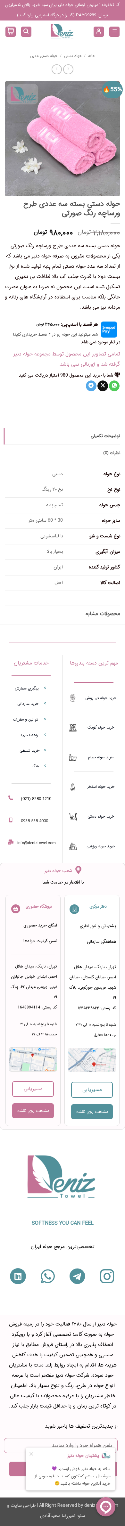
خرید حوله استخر (100, 787)
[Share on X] (102, 385)
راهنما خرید (29, 735)
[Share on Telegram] (91, 385)
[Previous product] (57, 69)
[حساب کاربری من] (99, 32)
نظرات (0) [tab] (111, 453)
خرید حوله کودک (101, 727)
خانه (91, 56)
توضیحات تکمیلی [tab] (105, 436)
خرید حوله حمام (100, 757)
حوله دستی (73, 56)
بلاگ (35, 766)
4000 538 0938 (34, 821)
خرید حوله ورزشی (101, 846)
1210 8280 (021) (36, 799)
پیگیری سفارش (26, 688)
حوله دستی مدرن (43, 56)
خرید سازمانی (27, 704)
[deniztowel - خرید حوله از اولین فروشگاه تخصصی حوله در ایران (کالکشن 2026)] (62, 31)
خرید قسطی (29, 750)
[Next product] (68, 69)
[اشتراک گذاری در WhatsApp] (114, 385)
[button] (114, 32)
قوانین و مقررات (25, 719)
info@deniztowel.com (36, 843)
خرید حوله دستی (101, 816)
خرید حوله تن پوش (100, 698)
